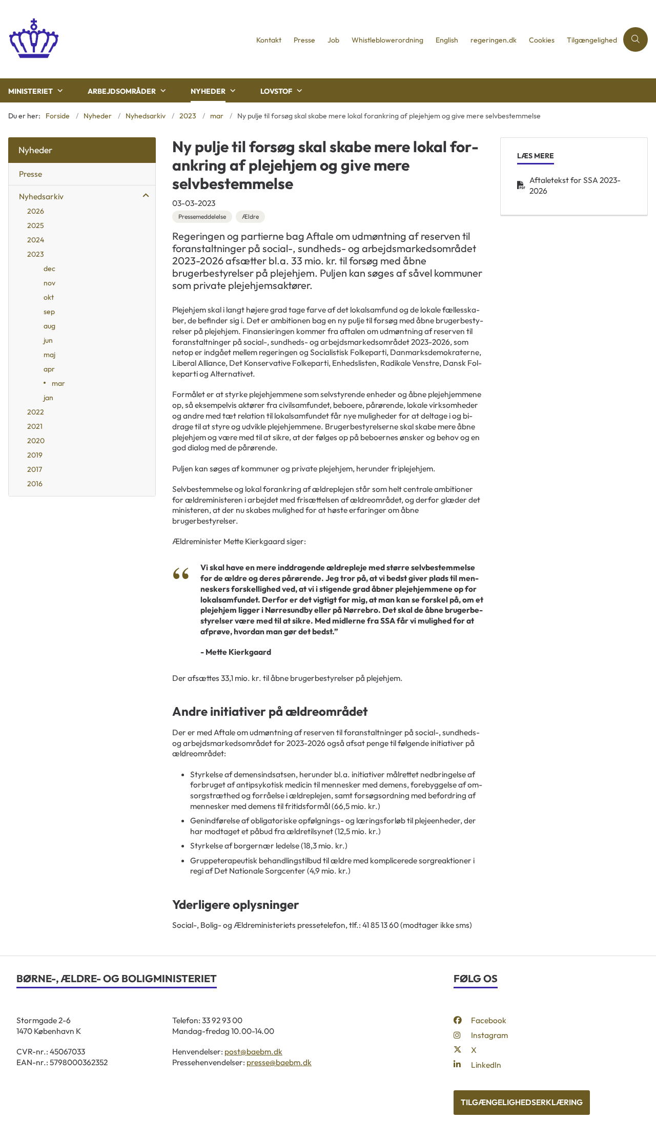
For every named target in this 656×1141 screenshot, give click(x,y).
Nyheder (208, 91)
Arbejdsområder (122, 91)
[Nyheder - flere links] (232, 91)
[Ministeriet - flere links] (59, 91)
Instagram (489, 1035)
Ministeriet (30, 91)
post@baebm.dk (253, 1051)
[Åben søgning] (635, 39)
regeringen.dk (493, 40)
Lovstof (276, 91)
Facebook (488, 1020)
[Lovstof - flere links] (298, 91)
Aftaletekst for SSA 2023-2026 (575, 185)
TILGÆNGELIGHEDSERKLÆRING (522, 1102)
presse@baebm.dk (279, 1062)
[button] (143, 195)
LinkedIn (486, 1065)
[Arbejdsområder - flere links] (162, 91)
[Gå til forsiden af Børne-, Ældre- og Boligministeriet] (125, 39)
